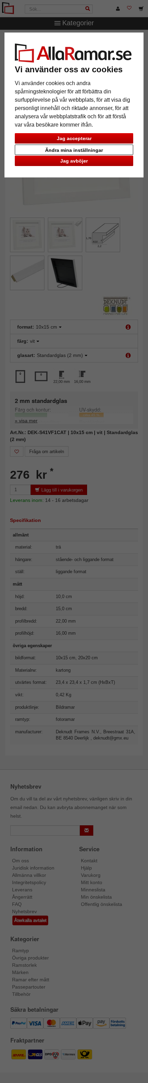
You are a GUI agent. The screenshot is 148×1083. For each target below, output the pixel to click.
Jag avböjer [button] (74, 161)
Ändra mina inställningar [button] (74, 150)
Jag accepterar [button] (74, 138)
